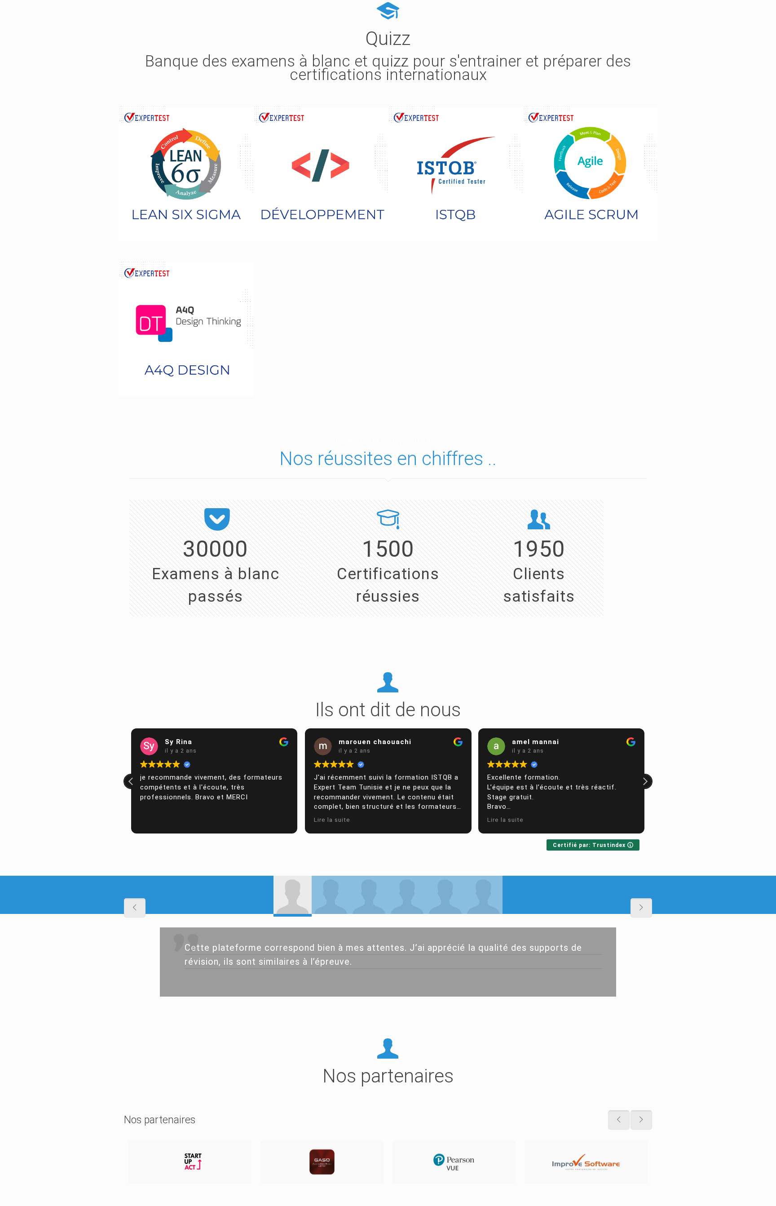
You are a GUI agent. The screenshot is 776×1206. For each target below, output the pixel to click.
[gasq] (322, 1162)
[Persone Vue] (454, 1162)
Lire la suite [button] (332, 819)
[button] (645, 781)
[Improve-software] (586, 1162)
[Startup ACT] (190, 1162)
